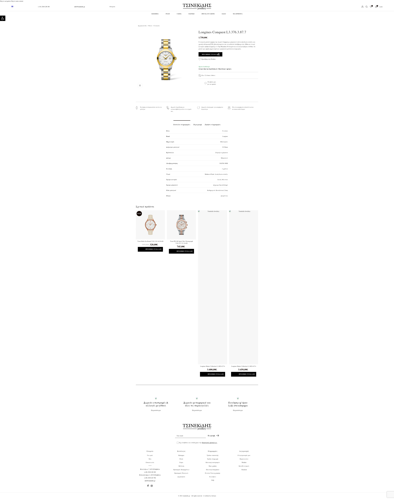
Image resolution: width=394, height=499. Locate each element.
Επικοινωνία (150, 462)
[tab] (181, 123)
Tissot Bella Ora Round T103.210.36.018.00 (150, 241)
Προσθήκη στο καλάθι (210, 54)
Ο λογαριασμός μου (244, 455)
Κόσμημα (181, 455)
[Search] (367, 7)
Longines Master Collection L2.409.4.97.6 (212, 366)
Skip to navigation (5, 1)
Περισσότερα (156, 406)
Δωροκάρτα (181, 477)
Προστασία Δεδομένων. (209, 443)
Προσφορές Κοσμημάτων (181, 470)
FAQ (212, 480)
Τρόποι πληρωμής (212, 459)
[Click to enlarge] (140, 85)
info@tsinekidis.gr (79, 7)
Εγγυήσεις (212, 477)
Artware (213, 496)
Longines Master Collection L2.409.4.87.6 (243, 366)
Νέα (150, 459)
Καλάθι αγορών (244, 466)
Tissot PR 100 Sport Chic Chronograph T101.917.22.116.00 (181, 242)
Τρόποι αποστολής (213, 455)
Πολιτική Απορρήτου (212, 470)
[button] (150, 249)
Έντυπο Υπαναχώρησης (212, 473)
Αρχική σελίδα (142, 26)
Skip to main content (17, 1)
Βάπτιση (181, 466)
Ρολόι (150, 26)
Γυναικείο (157, 26)
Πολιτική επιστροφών (213, 462)
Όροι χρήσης (213, 466)
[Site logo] (197, 6)
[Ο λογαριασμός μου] (362, 7)
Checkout (244, 470)
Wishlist (244, 462)
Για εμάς (150, 455)
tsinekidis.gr (186, 496)
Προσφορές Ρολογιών (181, 473)
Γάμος (181, 462)
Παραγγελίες (244, 459)
